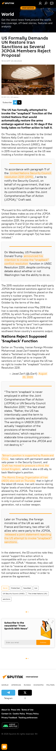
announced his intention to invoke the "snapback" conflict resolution (26, 259)
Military (50, 685)
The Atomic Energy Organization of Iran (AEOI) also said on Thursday (24, 479)
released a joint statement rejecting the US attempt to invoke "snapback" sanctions (28, 538)
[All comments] (4, 747)
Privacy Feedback (9, 717)
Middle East (15, 588)
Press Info (15, 709)
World (5, 588)
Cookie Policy (19, 713)
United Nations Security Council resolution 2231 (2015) (28, 175)
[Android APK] (10, 725)
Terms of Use (27, 709)
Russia (27, 685)
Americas (16, 685)
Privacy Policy (32, 713)
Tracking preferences (27, 717)
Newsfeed (27, 588)
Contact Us (6, 713)
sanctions (6, 599)
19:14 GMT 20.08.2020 (11, 61)
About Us (5, 709)
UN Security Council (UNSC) (14, 593)
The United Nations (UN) (37, 593)
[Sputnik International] (8, 4)
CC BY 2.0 (5, 97)
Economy (39, 685)
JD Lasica (14, 97)
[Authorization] (40, 3)
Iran (35, 588)
